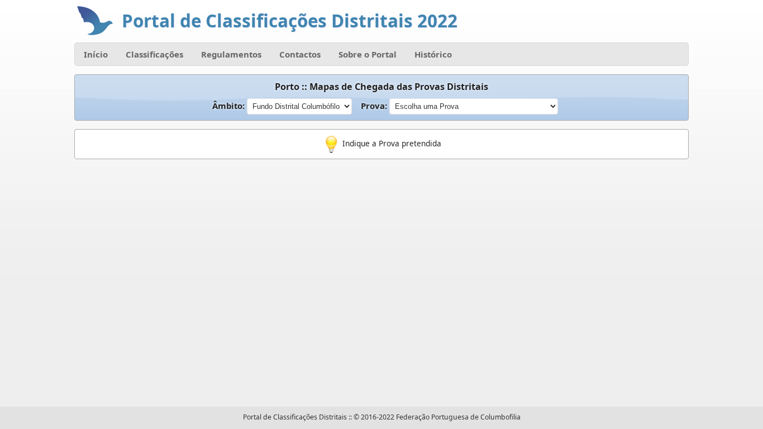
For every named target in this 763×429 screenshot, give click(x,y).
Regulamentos (231, 54)
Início (96, 54)
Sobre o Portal (367, 54)
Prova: (375, 105)
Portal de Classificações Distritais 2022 (289, 20)
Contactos (300, 54)
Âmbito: (229, 105)
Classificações (154, 54)
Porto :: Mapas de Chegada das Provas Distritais (381, 86)
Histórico (433, 54)
